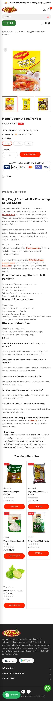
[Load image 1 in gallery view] (9, 104)
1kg (28, 143)
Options (14, 506)
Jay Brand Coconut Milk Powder (38, 493)
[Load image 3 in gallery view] (42, 104)
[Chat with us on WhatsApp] (47, 688)
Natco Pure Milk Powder (38, 541)
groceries (6, 266)
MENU (47, 23)
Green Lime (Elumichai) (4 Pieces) (13, 591)
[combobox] (26, 17)
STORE (10, 23)
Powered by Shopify (36, 696)
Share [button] (8, 176)
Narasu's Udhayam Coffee (11, 493)
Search (48, 16)
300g (18, 143)
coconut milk (8, 214)
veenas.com (21, 696)
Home (5, 31)
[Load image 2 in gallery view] (26, 104)
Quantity (6, 150)
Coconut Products (17, 31)
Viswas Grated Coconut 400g (13, 542)
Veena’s (33, 420)
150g (7, 143)
